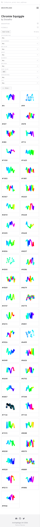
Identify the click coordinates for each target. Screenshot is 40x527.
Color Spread (5, 41)
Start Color (4, 69)
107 (4, 72)
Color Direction (6, 35)
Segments (4, 58)
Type (2, 80)
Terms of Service (20, 525)
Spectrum (4, 63)
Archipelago (6, 8)
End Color (4, 46)
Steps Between (5, 75)
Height (3, 52)
